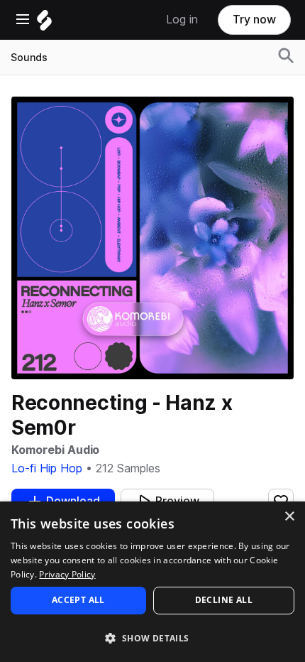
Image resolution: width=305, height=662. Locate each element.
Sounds (29, 57)
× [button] (289, 516)
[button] (152, 637)
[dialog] (152, 581)
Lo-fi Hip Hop (46, 468)
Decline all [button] (224, 600)
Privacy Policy (67, 574)
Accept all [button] (78, 600)
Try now (254, 19)
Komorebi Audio (55, 450)
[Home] (44, 24)
